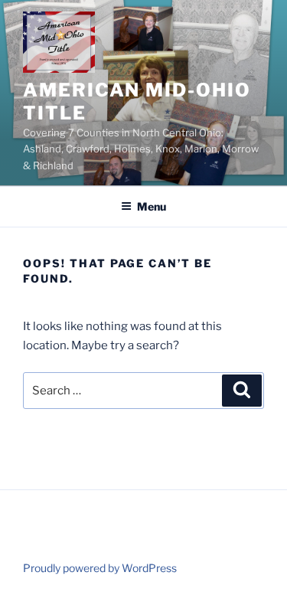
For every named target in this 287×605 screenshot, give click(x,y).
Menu (151, 206)
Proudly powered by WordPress (100, 567)
